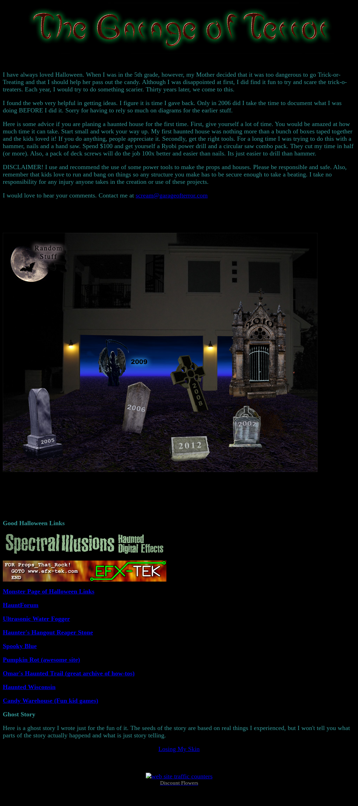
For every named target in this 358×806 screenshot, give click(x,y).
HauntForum (20, 605)
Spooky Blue (20, 645)
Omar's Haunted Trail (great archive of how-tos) (69, 673)
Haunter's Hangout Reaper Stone (48, 632)
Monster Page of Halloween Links (48, 591)
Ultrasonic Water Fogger (36, 618)
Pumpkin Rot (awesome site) (41, 659)
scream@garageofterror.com (172, 195)
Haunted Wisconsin (29, 686)
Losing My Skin (179, 748)
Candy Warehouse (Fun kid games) (50, 700)
